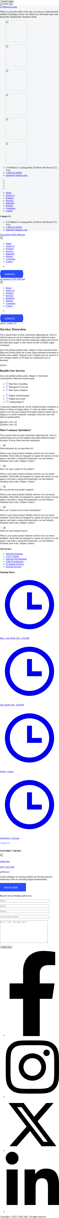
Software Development (16, 559)
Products (10, 198)
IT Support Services (15, 564)
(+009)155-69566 (14, 173)
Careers (9, 211)
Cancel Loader (7, 1)
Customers (10, 208)
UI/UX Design (12, 556)
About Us (10, 195)
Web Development (14, 554)
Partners (9, 205)
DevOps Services (13, 566)
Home (8, 193)
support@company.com (16, 175)
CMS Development (14, 561)
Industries (10, 203)
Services (9, 200)
